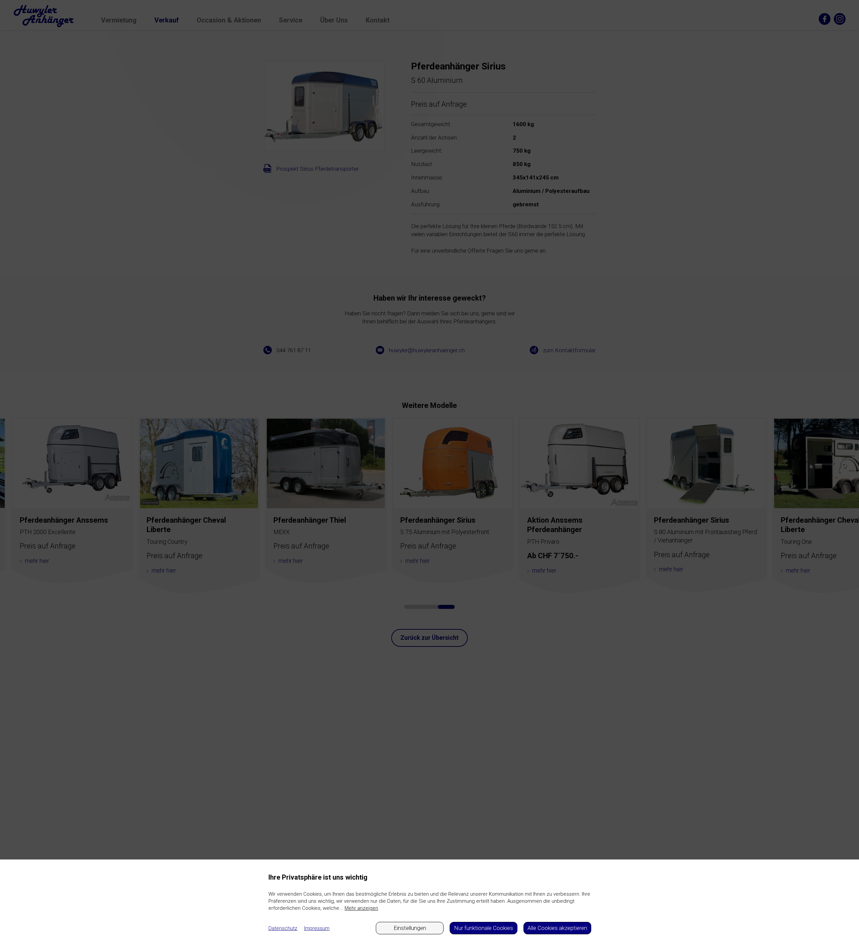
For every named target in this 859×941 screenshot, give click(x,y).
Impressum (317, 928)
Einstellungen (410, 928)
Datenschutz (282, 928)
